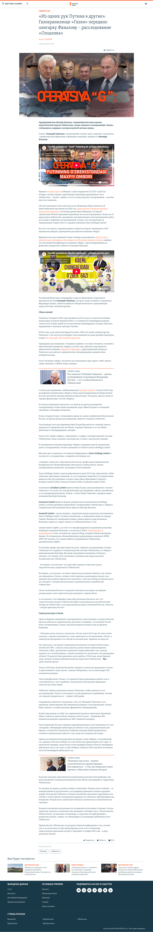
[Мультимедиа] (146, 3)
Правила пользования (16, 902)
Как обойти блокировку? (17, 898)
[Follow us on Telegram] (94, 890)
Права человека (77, 865)
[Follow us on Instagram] (84, 890)
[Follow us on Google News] (105, 890)
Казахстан (12, 919)
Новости (45, 889)
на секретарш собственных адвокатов (63, 338)
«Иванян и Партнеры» (70, 349)
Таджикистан (48, 919)
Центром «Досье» (87, 390)
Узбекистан (44, 11)
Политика (46, 898)
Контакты (11, 894)
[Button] (108, 50)
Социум (45, 902)
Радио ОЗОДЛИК (45, 39)
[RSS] (110, 890)
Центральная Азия (32, 865)
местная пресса (54, 192)
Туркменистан (48, 923)
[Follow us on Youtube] (78, 890)
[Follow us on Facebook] (89, 890)
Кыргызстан (12, 923)
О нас (10, 889)
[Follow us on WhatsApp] (100, 890)
